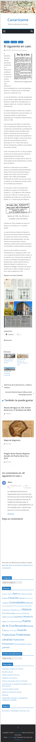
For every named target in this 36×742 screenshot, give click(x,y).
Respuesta (11, 514)
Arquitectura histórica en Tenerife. (12, 669)
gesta (9, 610)
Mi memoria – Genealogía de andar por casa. (16, 711)
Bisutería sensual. (7, 672)
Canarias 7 (22, 598)
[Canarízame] (18, 2)
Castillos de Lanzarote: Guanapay (7, 373)
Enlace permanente (28, 487)
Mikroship (5, 695)
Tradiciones (9, 634)
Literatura (27, 616)
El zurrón (13, 42)
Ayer (15, 593)
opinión (12, 621)
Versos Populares (20, 644)
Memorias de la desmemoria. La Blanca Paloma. (18, 386)
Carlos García (29, 598)
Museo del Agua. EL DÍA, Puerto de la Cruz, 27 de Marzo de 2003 (17, 408)
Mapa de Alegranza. (12, 440)
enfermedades (28, 606)
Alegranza (10, 594)
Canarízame (17, 19)
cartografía (5, 603)
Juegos (13, 613)
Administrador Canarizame (20, 50)
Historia (26, 609)
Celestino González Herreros (11, 675)
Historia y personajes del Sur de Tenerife (14, 681)
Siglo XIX (9, 630)
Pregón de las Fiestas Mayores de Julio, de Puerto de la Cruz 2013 (17, 456)
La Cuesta (18, 613)
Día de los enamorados (18, 606)
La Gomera (24, 613)
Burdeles (5, 598)
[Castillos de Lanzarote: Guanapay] (9, 369)
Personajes (18, 621)
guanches (19, 610)
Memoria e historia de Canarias (12, 692)
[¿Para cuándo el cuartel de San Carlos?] (9, 356)
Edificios (7, 42)
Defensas (29, 603)
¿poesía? (6, 647)
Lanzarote (10, 617)
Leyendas (18, 616)
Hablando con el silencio (9, 678)
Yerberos (29, 644)
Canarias (13, 597)
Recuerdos (21, 625)
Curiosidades (17, 602)
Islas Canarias (6, 613)
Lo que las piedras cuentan (10, 689)
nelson (8, 621)
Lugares (21, 42)
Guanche (14, 610)
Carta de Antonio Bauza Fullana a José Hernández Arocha (18, 393)
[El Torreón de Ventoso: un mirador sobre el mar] (22, 356)
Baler (19, 594)
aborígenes (4, 594)
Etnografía (5, 610)
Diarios (3, 606)
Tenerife (21, 630)
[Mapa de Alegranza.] (18, 422)
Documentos (9, 606)
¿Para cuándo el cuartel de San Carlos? (9, 360)
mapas (4, 621)
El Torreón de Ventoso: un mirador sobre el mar (22, 362)
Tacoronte (14, 630)
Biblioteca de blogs (27, 594)
